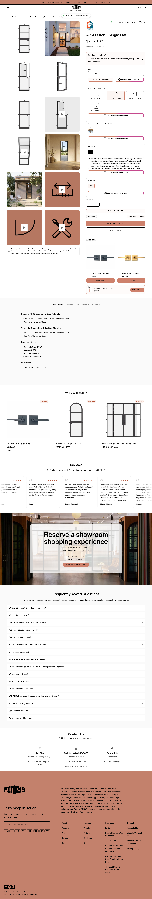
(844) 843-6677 (35, 894)
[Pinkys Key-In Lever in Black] (100, 257)
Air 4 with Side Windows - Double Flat (119, 444)
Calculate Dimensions (100, 79)
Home (9, 17)
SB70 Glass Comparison (33, 367)
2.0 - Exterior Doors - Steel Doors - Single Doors (32, 17)
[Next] (145, 2)
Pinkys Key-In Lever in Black (20, 444)
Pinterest (87, 833)
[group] (76, 2)
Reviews (65, 828)
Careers (65, 838)
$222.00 (11, 447)
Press (64, 833)
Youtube (86, 828)
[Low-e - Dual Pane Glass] (90, 131)
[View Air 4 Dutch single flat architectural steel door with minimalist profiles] (24, 152)
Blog (64, 843)
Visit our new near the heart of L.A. (76, 2)
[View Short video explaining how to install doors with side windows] (62, 227)
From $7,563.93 (110, 447)
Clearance (109, 823)
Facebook (87, 838)
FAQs (107, 828)
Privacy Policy (133, 848)
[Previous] (7, 2)
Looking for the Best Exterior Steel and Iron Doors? (114, 848)
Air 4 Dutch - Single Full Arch (67, 444)
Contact (130, 823)
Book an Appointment (76, 565)
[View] (62, 189)
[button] (139, 7)
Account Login (111, 841)
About (64, 823)
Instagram (87, 823)
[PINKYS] (76, 7)
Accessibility (132, 828)
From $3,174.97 (62, 447)
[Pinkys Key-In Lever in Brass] (131, 257)
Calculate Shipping (115, 210)
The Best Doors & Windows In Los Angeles (112, 870)
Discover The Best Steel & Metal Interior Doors (114, 859)
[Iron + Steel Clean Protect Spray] (89, 289)
